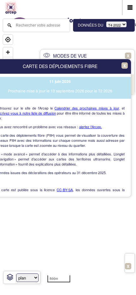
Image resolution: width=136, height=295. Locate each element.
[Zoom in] (8, 52)
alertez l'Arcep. (90, 126)
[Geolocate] (8, 39)
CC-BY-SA (65, 189)
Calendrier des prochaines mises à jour (86, 107)
